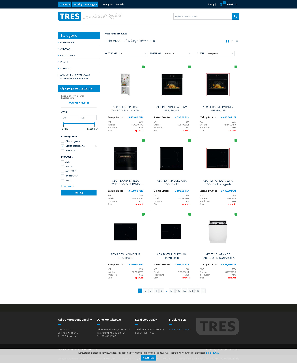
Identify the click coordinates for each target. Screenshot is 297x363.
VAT (109, 121)
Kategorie (108, 4)
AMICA (68, 166)
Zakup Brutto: (116, 117)
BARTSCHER (71, 175)
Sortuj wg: (156, 53)
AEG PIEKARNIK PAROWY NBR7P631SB (171, 109)
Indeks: (111, 124)
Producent (112, 127)
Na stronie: (111, 53)
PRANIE (64, 61)
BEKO (68, 180)
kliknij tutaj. (212, 352)
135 (197, 290)
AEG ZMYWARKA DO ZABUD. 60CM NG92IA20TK (218, 256)
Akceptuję (148, 357)
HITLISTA (70, 150)
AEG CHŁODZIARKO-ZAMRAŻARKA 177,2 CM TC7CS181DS (125, 109)
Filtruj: (200, 53)
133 (184, 290)
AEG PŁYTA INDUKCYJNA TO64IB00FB (172, 182)
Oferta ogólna (72, 141)
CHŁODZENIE (67, 55)
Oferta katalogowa (75, 145)
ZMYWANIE (66, 48)
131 (172, 290)
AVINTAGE (70, 171)
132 (178, 290)
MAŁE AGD (66, 68)
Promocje (64, 4)
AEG (67, 161)
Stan (110, 130)
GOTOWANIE (67, 42)
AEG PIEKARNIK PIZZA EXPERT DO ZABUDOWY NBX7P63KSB (125, 182)
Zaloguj (212, 4)
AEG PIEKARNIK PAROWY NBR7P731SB (218, 109)
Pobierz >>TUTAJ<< (180, 329)
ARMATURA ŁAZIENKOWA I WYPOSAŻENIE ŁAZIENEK (75, 76)
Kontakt (120, 4)
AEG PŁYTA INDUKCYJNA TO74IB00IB (172, 256)
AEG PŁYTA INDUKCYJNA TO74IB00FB (125, 256)
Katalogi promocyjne (85, 4)
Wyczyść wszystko (79, 102)
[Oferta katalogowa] (143, 67)
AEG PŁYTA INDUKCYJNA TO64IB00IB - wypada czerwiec (218, 182)
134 (191, 290)
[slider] (63, 123)
